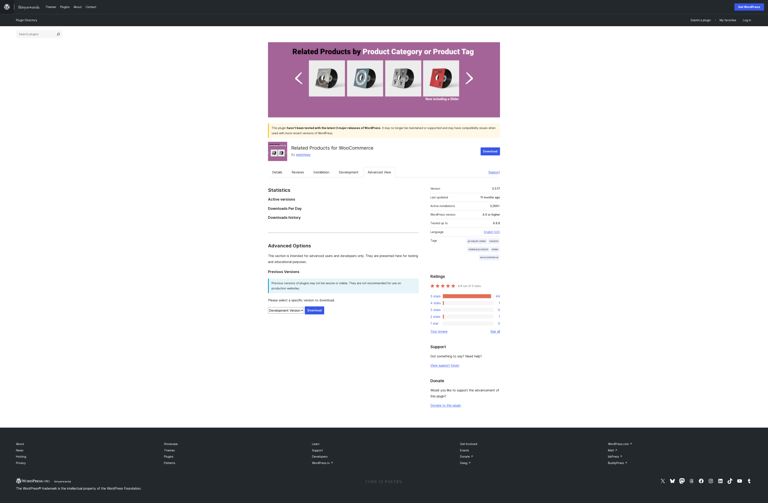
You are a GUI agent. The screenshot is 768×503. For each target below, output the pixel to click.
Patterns (169, 463)
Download (490, 151)
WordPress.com (620, 444)
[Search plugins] (58, 34)
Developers (320, 456)
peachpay (303, 155)
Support (494, 172)
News (19, 450)
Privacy (21, 463)
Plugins (168, 456)
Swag (465, 463)
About (20, 444)
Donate (466, 456)
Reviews (298, 172)
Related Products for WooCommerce (332, 148)
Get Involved (468, 444)
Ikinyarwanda (62, 481)
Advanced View (379, 172)
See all (495, 331)
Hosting (21, 456)
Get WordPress (749, 7)
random (493, 241)
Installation (321, 172)
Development (348, 172)
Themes (169, 450)
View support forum (444, 365)
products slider (477, 241)
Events (464, 450)
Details (277, 172)
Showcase (171, 444)
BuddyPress (617, 463)
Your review (439, 331)
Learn (315, 444)
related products (478, 249)
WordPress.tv (322, 463)
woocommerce (489, 257)
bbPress (615, 456)
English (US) (492, 232)
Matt (612, 450)
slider (495, 249)
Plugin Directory (26, 20)
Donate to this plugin (445, 405)
